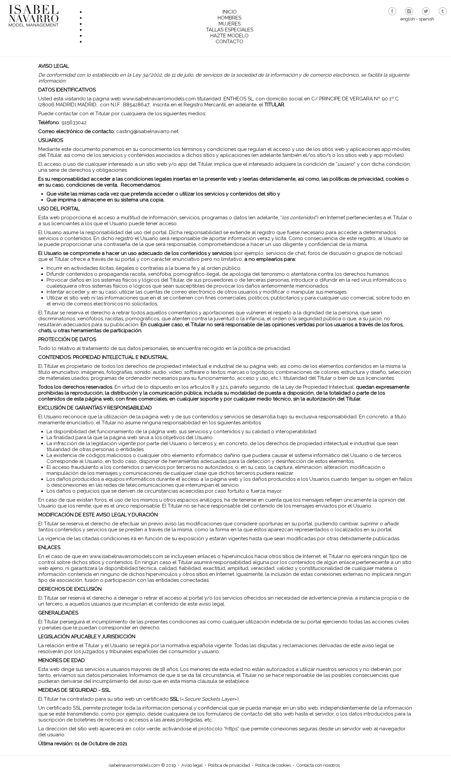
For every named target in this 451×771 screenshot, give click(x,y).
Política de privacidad (229, 765)
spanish (426, 18)
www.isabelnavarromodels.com (159, 99)
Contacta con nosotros (318, 765)
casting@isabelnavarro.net (147, 131)
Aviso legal (192, 765)
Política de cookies (273, 765)
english (407, 18)
